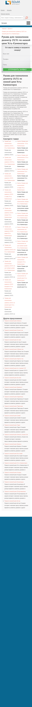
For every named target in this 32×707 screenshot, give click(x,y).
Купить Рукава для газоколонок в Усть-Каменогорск (23, 164)
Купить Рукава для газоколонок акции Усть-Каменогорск (22, 222)
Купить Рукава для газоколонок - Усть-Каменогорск (22, 150)
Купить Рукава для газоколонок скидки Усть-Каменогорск (22, 208)
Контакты (9, 10)
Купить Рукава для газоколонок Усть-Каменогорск (22, 178)
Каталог (3, 10)
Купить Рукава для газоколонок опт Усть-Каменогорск (22, 236)
